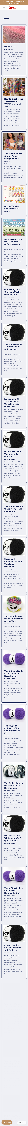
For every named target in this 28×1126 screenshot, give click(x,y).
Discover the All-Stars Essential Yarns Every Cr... (12, 401)
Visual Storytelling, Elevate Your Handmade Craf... (13, 890)
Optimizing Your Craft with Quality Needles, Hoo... (12, 291)
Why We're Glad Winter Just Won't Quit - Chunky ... (13, 838)
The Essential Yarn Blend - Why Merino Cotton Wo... (13, 618)
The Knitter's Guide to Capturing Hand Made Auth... (13, 508)
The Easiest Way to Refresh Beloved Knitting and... (13, 785)
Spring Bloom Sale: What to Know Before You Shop (13, 241)
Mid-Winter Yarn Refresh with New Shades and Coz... (13, 1116)
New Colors (10, 47)
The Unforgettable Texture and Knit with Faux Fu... (13, 346)
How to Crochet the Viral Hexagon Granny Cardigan (13, 101)
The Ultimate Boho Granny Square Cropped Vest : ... (13, 156)
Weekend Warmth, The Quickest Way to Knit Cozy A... (13, 1004)
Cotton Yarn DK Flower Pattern (11, 207)
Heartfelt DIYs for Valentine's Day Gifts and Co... (12, 454)
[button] (4, 7)
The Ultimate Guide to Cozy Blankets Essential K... (13, 673)
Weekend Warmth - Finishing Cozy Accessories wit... (13, 1061)
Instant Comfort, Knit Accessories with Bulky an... (12, 947)
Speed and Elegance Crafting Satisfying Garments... (13, 562)
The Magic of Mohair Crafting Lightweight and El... (12, 729)
